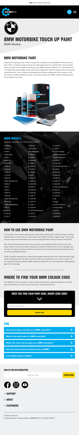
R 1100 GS (32, 193)
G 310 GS (7, 213)
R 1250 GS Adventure (60, 187)
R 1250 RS (56, 193)
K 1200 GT (32, 154)
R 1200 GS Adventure (60, 166)
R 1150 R (31, 213)
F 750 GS (7, 175)
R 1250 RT (56, 196)
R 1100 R (31, 196)
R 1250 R (56, 190)
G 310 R (7, 216)
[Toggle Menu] (74, 12)
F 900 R (6, 207)
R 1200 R (56, 169)
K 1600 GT (32, 181)
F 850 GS (7, 196)
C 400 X (6, 151)
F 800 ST (7, 193)
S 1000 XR (56, 216)
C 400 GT (7, 149)
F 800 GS (7, 178)
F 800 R (6, 187)
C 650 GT (7, 160)
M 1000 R (31, 187)
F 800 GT (7, 184)
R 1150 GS (32, 207)
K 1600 (30, 175)
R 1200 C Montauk (59, 154)
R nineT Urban (58, 207)
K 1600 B (31, 178)
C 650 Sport (8, 163)
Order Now (39, 313)
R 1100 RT (32, 202)
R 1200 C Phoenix (59, 157)
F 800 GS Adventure (11, 181)
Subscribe (69, 375)
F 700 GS (7, 172)
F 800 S (6, 190)
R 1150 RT (56, 146)
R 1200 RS (56, 172)
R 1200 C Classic (58, 151)
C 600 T (6, 157)
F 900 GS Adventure (11, 205)
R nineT (55, 202)
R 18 (54, 199)
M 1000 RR (32, 190)
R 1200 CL (56, 160)
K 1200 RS (32, 160)
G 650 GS (31, 146)
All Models (7, 146)
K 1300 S (31, 172)
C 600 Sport (8, 154)
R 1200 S (56, 178)
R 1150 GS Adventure (35, 210)
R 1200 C (56, 149)
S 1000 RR (56, 213)
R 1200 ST (56, 181)
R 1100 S (31, 205)
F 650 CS (7, 166)
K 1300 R (31, 169)
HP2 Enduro (32, 149)
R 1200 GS (56, 163)
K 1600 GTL (32, 184)
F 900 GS (7, 202)
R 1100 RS (32, 199)
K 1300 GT (32, 166)
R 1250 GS (56, 184)
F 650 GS (7, 169)
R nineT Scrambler (59, 205)
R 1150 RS (32, 216)
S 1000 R (56, 210)
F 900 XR (7, 210)
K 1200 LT (31, 157)
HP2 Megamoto (33, 151)
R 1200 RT (56, 175)
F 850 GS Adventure (11, 199)
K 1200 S (31, 163)
